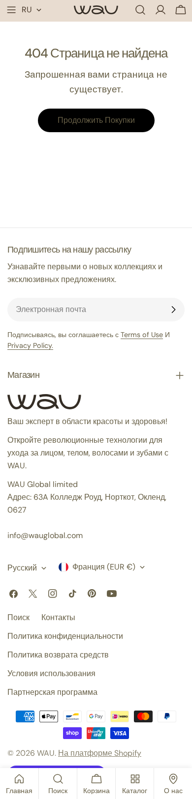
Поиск (18, 617)
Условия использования (51, 673)
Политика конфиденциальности (65, 636)
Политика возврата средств (58, 655)
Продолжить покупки (96, 120)
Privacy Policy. (30, 345)
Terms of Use (142, 334)
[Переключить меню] (11, 10)
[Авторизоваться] (160, 10)
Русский (22, 568)
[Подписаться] (173, 309)
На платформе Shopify (99, 753)
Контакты (58, 617)
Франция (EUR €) (103, 567)
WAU (46, 753)
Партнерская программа (52, 692)
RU (27, 9)
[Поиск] (140, 10)
